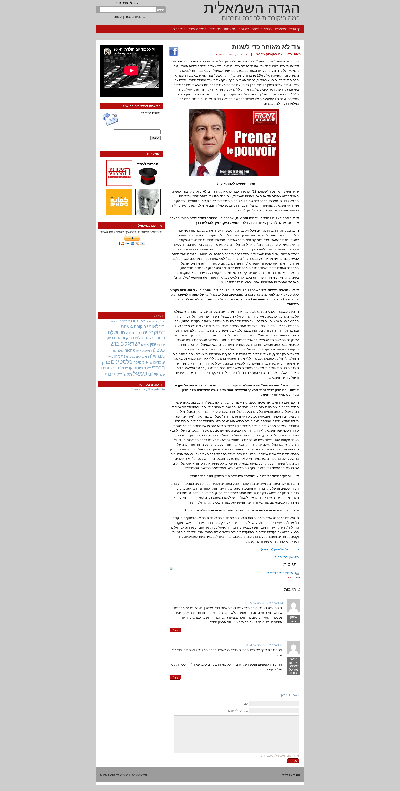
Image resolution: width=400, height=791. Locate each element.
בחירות (115, 321)
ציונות (138, 368)
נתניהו (119, 356)
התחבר (117, 17)
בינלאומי (156, 326)
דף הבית (294, 29)
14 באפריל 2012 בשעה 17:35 (263, 603)
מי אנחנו (229, 29)
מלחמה (118, 350)
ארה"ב (124, 321)
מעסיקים (141, 356)
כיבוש (117, 344)
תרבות (111, 374)
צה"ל (147, 368)
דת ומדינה (134, 333)
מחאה (130, 350)
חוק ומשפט (123, 338)
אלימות (138, 321)
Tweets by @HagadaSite (148, 389)
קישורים (243, 29)
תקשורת (125, 374)
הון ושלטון (115, 332)
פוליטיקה (140, 362)
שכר (162, 374)
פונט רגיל (122, 3)
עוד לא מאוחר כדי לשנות (266, 47)
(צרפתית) (280, 549)
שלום (153, 374)
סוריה (110, 356)
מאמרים (280, 29)
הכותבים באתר (262, 29)
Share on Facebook (174, 52)
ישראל (132, 343)
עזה (150, 363)
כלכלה (158, 350)
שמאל (140, 374)
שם (246, 703)
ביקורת (140, 326)
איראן (148, 321)
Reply (175, 630)
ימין (153, 344)
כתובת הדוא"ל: (151, 113)
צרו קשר (215, 29)
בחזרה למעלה (289, 775)
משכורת (130, 356)
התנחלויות (141, 338)
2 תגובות (219, 54)
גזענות (127, 326)
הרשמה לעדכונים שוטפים (189, 29)
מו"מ (138, 351)
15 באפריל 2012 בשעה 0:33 (264, 645)
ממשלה (156, 356)
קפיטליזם (123, 367)
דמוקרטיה (154, 332)
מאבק (146, 350)
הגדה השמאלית (252, 8)
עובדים (159, 362)
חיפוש (160, 10)
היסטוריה (157, 338)
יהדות (161, 344)
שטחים (107, 368)
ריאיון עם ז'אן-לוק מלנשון (273, 54)
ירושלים (145, 345)
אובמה (155, 321)
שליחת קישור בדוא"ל (280, 573)
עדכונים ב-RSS (135, 17)
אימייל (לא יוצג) (238, 710)
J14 (162, 321)
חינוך (109, 338)
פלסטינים (121, 362)
